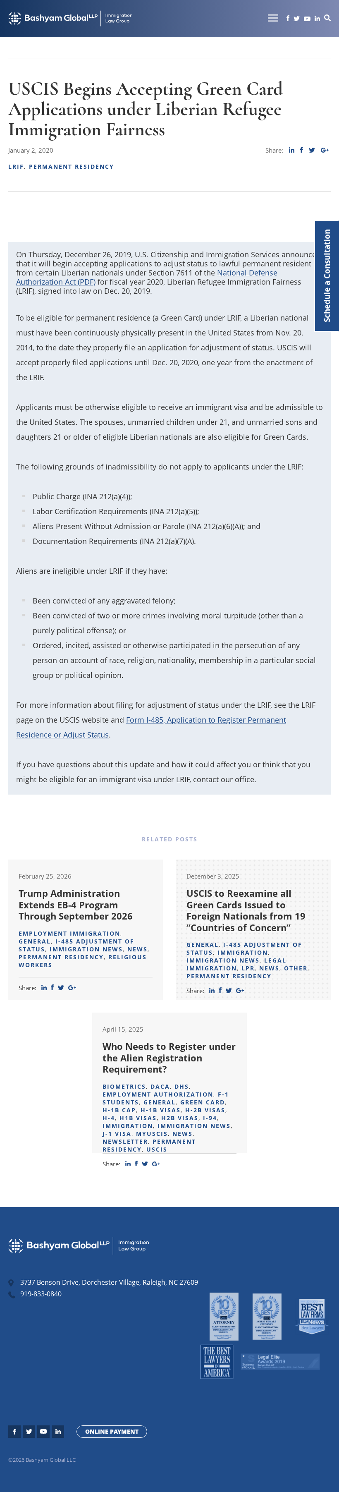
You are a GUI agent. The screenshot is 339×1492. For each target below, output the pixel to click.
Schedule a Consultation (327, 275)
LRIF (16, 166)
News (137, 949)
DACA (160, 1086)
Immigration (242, 952)
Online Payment (111, 1431)
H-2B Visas (205, 1110)
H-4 (109, 1118)
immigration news (86, 949)
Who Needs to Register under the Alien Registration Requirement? (169, 1057)
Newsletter (125, 1141)
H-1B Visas (161, 1110)
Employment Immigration (69, 933)
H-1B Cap (119, 1110)
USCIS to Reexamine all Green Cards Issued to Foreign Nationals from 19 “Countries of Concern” (246, 910)
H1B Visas (138, 1118)
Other (296, 968)
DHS (181, 1086)
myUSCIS (152, 1134)
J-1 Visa (117, 1134)
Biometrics (124, 1086)
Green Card (202, 1102)
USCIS (156, 1149)
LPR (248, 968)
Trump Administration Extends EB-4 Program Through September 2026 (76, 904)
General (35, 941)
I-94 (210, 1118)
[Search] (327, 18)
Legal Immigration (236, 964)
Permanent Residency (71, 166)
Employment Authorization (158, 1094)
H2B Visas (179, 1118)
